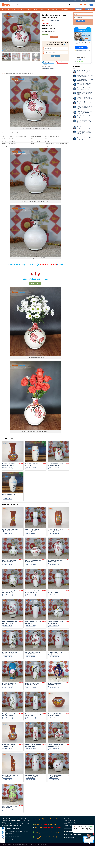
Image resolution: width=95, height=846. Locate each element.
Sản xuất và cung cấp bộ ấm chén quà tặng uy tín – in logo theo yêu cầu (84, 132)
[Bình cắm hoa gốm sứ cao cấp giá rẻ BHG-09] (35, 640)
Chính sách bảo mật (69, 825)
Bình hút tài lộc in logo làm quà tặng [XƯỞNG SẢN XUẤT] (84, 84)
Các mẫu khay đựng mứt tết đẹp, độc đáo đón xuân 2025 (85, 80)
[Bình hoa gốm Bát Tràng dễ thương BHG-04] (58, 702)
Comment (79, 124)
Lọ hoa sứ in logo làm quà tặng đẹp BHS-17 (9, 806)
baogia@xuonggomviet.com (88, 0)
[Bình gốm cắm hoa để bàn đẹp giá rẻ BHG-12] (12, 702)
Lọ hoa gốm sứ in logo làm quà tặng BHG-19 (33, 622)
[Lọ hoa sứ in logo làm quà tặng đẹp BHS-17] (12, 794)
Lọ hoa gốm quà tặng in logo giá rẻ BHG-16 (9, 560)
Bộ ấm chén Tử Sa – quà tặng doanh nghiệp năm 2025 (84, 88)
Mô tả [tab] (3, 73)
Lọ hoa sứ (63, 9)
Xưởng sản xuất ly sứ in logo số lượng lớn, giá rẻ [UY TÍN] (84, 112)
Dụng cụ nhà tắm (37, 9)
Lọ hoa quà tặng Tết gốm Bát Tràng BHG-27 (9, 622)
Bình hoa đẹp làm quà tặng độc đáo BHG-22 (33, 745)
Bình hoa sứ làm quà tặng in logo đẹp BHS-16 (9, 683)
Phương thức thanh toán (70, 819)
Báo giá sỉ (2, 829)
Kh (70, 831)
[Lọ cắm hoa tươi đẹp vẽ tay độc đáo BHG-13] (35, 579)
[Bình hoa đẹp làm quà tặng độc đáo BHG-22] (35, 732)
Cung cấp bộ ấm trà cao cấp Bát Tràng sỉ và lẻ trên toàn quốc (84, 116)
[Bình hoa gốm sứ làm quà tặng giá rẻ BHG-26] (58, 732)
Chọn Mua (54, 37)
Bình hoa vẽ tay (47, 68)
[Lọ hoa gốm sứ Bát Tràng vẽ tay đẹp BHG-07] (58, 451)
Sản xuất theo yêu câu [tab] (27, 73)
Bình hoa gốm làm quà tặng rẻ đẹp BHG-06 (8, 464)
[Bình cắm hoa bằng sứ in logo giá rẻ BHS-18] (58, 671)
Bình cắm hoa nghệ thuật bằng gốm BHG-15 (9, 591)
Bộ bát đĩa (15, 9)
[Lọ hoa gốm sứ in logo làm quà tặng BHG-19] (35, 609)
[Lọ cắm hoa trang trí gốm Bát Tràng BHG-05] (58, 517)
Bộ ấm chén (5, 9)
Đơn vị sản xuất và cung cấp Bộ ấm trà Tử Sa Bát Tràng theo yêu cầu (84, 121)
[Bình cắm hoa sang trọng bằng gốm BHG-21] (58, 763)
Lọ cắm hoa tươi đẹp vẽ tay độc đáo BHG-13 (32, 591)
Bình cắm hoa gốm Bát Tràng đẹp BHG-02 (9, 745)
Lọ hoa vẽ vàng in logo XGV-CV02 (31, 464)
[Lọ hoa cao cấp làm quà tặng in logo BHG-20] (35, 671)
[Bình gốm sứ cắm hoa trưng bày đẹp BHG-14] (35, 763)
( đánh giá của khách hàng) (54, 20)
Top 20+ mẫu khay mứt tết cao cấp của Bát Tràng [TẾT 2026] (84, 71)
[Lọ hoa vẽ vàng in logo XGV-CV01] (12, 482)
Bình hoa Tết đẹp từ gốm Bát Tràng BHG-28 (9, 653)
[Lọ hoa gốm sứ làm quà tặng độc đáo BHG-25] (58, 548)
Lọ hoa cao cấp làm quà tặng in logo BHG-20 (32, 683)
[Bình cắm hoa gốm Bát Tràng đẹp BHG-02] (12, 732)
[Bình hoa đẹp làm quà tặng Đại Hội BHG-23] (35, 702)
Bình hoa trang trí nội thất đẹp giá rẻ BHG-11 (55, 622)
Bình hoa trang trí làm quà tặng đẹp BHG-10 (33, 560)
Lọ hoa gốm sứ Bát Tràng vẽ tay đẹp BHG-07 (55, 464)
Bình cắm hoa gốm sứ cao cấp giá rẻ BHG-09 (32, 653)
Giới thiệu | (76, 0)
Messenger (3, 838)
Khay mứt (55, 9)
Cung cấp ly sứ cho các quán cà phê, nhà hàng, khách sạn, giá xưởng (84, 93)
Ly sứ (47, 9)
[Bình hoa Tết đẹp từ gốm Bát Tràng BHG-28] (12, 640)
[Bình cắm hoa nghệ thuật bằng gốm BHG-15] (12, 579)
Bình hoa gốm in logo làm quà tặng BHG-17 (55, 653)
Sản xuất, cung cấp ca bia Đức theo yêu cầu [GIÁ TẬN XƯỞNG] (84, 98)
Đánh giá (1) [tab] (19, 73)
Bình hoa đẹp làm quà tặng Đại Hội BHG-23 (33, 714)
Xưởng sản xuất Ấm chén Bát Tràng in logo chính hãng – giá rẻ (84, 139)
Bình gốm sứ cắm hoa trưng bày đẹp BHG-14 (31, 776)
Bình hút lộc (25, 9)
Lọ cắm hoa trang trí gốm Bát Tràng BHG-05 (55, 530)
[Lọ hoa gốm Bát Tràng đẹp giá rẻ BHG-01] (12, 763)
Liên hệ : (80, 0)
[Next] (38, 32)
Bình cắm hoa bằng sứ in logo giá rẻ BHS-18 (55, 683)
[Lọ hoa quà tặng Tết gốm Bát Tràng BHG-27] (12, 609)
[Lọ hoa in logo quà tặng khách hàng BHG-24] (35, 517)
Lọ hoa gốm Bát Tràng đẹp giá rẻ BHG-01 (10, 776)
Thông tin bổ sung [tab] (10, 73)
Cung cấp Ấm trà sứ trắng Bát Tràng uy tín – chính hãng (84, 127)
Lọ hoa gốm (8, 11)
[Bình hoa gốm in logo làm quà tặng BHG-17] (58, 640)
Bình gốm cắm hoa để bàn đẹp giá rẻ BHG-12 (9, 714)
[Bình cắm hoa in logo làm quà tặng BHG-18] (58, 579)
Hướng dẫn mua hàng (69, 822)
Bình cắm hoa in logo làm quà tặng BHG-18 (55, 591)
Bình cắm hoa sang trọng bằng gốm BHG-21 (55, 776)
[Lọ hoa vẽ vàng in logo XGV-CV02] (35, 451)
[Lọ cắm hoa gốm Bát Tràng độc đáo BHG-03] (12, 517)
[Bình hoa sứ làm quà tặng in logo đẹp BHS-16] (12, 671)
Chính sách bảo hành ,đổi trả (71, 824)
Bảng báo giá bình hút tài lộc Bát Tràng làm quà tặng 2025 (85, 76)
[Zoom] (3, 50)
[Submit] (70, 5)
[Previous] (4, 32)
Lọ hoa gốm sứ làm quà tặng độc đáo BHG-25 (55, 560)
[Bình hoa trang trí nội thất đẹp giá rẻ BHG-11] (58, 609)
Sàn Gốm (71, 837)
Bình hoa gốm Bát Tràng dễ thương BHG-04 (55, 714)
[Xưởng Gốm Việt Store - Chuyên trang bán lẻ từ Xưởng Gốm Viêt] (6, 4)
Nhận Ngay (56, 56)
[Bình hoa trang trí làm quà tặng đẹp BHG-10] (35, 548)
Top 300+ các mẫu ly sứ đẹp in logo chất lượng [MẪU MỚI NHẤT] (84, 107)
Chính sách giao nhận (69, 820)
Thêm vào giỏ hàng (7, 467)
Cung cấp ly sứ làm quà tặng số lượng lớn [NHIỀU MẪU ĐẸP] (84, 102)
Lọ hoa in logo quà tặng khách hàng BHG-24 (32, 530)
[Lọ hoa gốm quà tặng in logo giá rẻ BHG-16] (12, 548)
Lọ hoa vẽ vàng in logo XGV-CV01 (8, 495)
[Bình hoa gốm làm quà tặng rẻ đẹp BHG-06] (12, 451)
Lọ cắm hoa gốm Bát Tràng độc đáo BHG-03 (10, 530)
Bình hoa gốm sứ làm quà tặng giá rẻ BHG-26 (55, 745)
